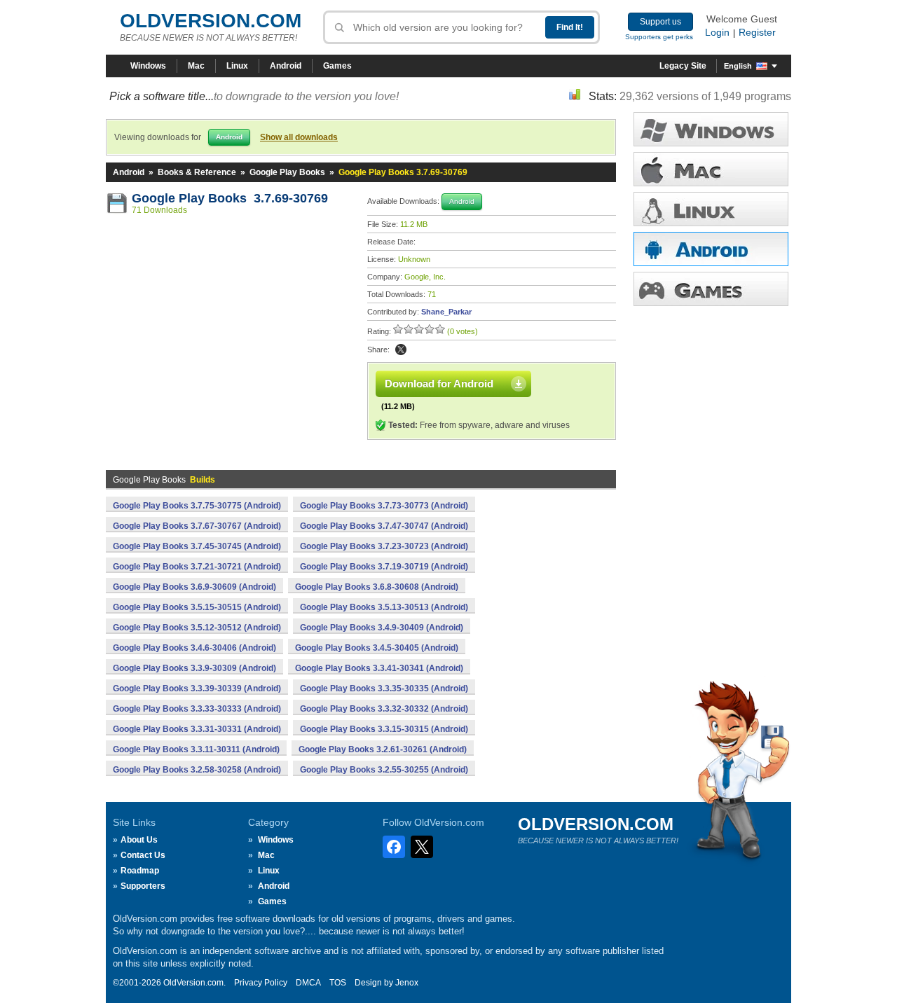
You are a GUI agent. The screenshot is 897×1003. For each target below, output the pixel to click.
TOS (337, 983)
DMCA (308, 983)
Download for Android (439, 383)
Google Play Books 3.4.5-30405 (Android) (376, 648)
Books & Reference (197, 172)
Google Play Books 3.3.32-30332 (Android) (384, 709)
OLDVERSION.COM (210, 21)
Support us (660, 22)
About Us (139, 840)
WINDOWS (711, 129)
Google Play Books (287, 172)
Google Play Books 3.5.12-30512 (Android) (197, 627)
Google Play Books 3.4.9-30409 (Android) (381, 627)
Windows (148, 66)
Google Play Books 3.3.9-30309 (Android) (194, 668)
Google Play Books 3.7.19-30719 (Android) (384, 567)
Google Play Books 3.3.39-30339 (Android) (197, 688)
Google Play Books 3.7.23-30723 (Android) (384, 546)
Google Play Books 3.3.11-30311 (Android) (196, 749)
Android (285, 66)
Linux (237, 66)
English (738, 66)
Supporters (143, 886)
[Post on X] (400, 349)
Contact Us (143, 855)
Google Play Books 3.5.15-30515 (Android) (197, 607)
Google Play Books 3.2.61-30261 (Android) (383, 749)
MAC (711, 169)
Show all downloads (299, 137)
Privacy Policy (260, 983)
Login (717, 32)
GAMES (711, 289)
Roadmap (140, 871)
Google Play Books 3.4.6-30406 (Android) (194, 648)
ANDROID (711, 249)
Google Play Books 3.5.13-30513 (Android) (384, 607)
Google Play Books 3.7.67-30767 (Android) (197, 526)
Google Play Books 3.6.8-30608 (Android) (376, 587)
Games (337, 66)
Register (757, 32)
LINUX (711, 209)
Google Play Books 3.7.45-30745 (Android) (197, 546)
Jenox (406, 983)
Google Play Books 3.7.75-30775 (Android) (197, 506)
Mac (196, 66)
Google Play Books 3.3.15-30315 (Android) (384, 729)
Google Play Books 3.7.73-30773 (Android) (384, 506)
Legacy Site (682, 66)
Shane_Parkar (446, 311)
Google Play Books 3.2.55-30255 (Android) (384, 770)
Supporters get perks (659, 37)
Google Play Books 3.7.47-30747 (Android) (384, 526)
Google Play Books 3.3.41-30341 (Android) (379, 668)
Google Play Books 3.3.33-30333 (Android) (197, 709)
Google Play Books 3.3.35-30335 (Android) (384, 688)
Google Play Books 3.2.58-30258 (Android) (197, 770)
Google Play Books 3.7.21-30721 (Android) (197, 567)
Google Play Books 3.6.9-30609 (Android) (194, 587)
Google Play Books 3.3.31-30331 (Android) (197, 729)
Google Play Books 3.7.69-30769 (230, 198)
